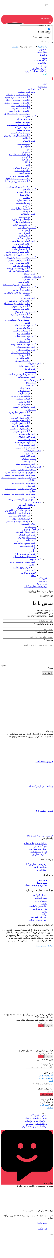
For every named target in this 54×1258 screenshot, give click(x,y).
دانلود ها (43, 55)
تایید (41, 1026)
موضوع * (48, 640)
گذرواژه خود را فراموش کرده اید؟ (46, 1078)
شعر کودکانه (41, 898)
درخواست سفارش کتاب (35, 864)
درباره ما (43, 880)
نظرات (44, 65)
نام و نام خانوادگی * (43, 624)
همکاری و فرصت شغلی (35, 885)
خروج (44, 74)
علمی (44, 903)
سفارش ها (42, 52)
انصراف (49, 1026)
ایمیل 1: (49, 616)
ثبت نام (15, 46)
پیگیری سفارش (39, 68)
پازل (44, 911)
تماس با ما (42, 882)
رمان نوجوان (40, 900)
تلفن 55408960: (44, 610)
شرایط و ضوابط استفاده (35, 843)
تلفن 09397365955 (44, 613)
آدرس (44, 57)
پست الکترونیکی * (44, 632)
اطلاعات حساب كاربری (36, 71)
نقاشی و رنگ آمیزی (37, 906)
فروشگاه (42, 1228)
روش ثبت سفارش (38, 849)
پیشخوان (43, 49)
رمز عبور (47, 1072)
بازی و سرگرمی (39, 909)
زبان (44, 914)
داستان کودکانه (39, 895)
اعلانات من (42, 63)
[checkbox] (36, 30)
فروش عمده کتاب (38, 851)
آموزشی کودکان (39, 917)
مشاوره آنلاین (40, 867)
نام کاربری (47, 1064)
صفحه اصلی (41, 1223)
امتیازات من (41, 870)
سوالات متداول (40, 846)
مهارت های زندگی (38, 920)
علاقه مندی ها (40, 60)
